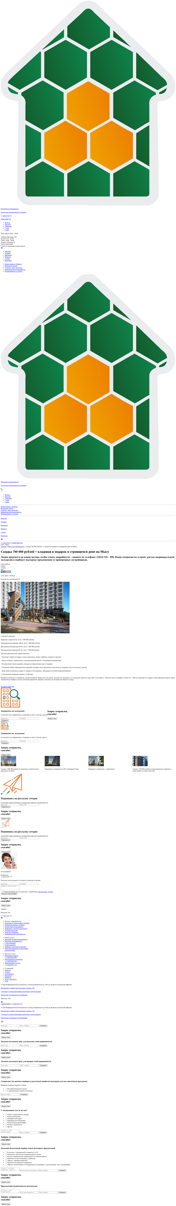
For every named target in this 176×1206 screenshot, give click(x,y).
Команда (8, 977)
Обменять (8, 226)
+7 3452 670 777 (6, 216)
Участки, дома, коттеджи (13, 268)
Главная (3, 546)
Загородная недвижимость (14, 927)
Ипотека (8, 251)
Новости (8, 257)
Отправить (5, 720)
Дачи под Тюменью (11, 932)
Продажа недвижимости (13, 941)
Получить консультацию (9, 894)
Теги (6, 981)
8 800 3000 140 (6, 219)
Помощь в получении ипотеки (15, 947)
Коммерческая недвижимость (15, 269)
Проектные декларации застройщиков (14, 995)
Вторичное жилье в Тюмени (15, 925)
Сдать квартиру (10, 943)
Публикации (9, 974)
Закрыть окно (52, 718)
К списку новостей (7, 686)
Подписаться (6, 807)
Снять (7, 230)
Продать (8, 224)
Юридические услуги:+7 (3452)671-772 (12, 964)
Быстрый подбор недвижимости (16, 939)
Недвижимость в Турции (13, 271)
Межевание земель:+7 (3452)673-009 (11, 956)
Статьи (7, 259)
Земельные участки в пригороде (16, 928)
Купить (7, 223)
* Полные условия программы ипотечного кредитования (21, 991)
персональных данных (45, 892)
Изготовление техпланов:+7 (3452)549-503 (14, 960)
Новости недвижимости (16, 546)
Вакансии (8, 255)
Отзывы (7, 253)
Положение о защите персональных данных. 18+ (18, 988)
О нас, (7, 979)
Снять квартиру (10, 945)
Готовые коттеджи (11, 930)
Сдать (7, 228)
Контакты (8, 260)
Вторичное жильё (11, 266)
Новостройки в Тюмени (13, 264)
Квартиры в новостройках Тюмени (17, 923)
